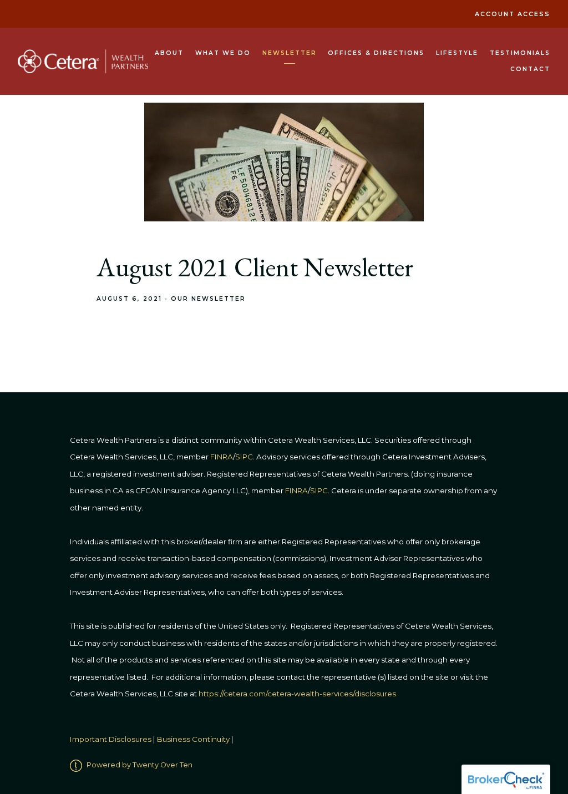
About (169, 53)
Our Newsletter (208, 298)
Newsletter (289, 53)
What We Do (223, 53)
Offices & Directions (376, 53)
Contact (530, 69)
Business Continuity (193, 739)
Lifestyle (457, 53)
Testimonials (520, 53)
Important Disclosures (110, 739)
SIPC (319, 490)
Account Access (512, 14)
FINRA (296, 490)
